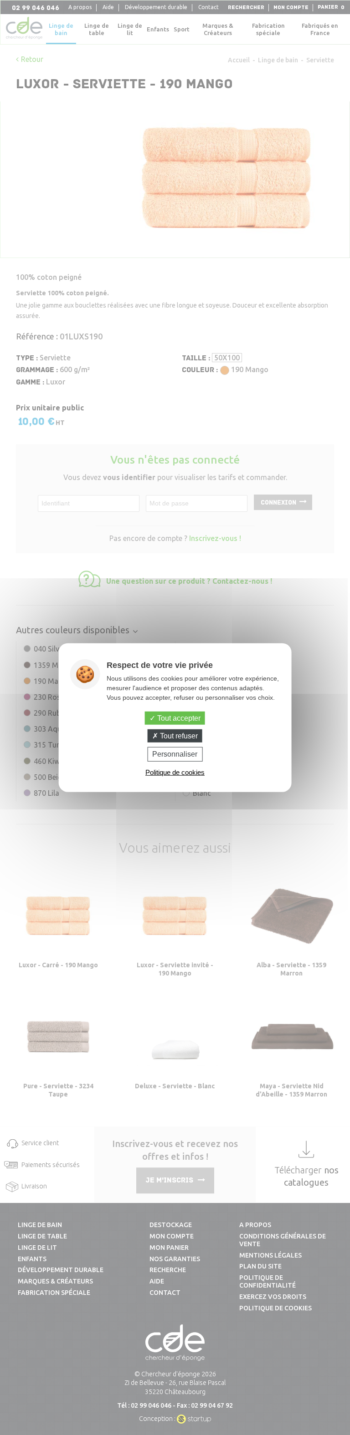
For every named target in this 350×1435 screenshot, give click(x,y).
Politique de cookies (175, 772)
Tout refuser (178, 736)
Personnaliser (174, 754)
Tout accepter (178, 718)
